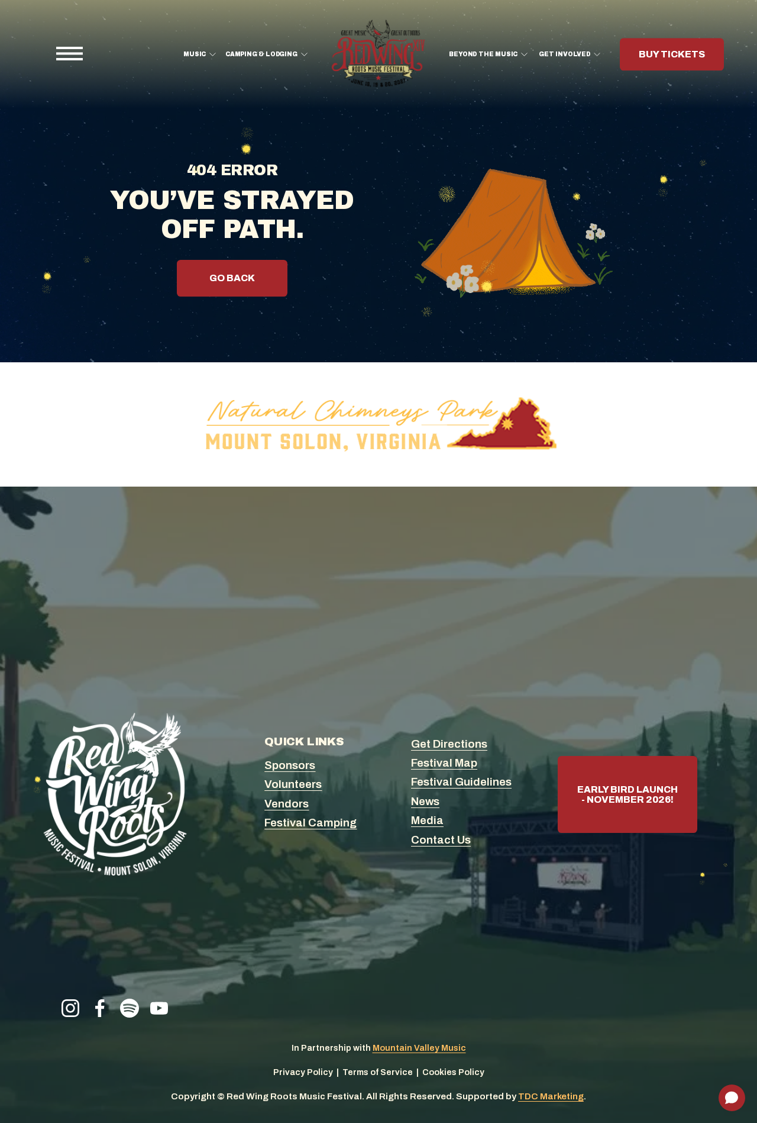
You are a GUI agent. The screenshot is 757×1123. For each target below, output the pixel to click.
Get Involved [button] (564, 54)
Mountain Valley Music (419, 1048)
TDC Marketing (551, 1096)
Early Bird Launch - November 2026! (627, 794)
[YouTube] (159, 1008)
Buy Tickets (672, 54)
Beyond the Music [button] (483, 54)
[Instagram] (70, 1008)
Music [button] (194, 54)
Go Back (232, 278)
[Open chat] (732, 1098)
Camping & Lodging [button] (261, 54)
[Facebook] (99, 1008)
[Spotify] (129, 1008)
